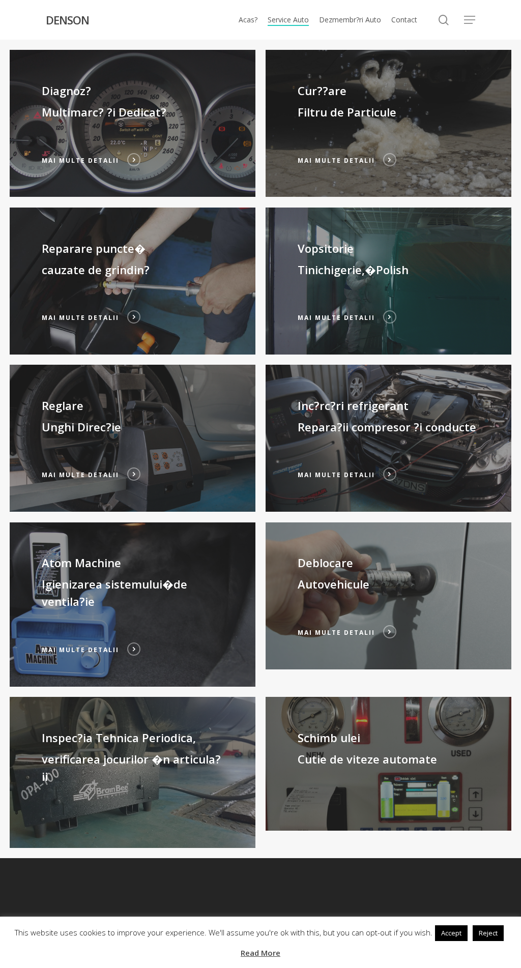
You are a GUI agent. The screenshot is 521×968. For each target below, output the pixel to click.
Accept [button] (451, 932)
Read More (260, 953)
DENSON (67, 19)
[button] (469, 20)
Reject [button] (488, 932)
